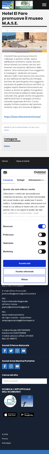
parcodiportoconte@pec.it (15, 307)
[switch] (42, 235)
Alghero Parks (17, 5)
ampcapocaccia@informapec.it (18, 320)
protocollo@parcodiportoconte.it (19, 293)
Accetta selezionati (24, 271)
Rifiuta (24, 279)
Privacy (5, 439)
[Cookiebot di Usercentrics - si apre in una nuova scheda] (34, 172)
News (6, 130)
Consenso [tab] (8, 180)
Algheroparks (21, 127)
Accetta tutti (24, 263)
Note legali (6, 443)
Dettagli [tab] (20, 180)
